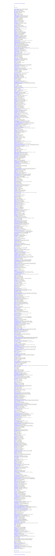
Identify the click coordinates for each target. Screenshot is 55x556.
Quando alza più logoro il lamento (17, 423)
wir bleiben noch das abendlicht (17, 538)
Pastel (14, 381)
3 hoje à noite (15, 218)
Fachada (15, 182)
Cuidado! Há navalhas (16, 116)
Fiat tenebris (15, 186)
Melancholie (15, 299)
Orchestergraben (15, 357)
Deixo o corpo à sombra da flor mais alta (18, 122)
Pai (14, 368)
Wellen (15, 536)
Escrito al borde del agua (16, 165)
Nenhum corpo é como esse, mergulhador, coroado (19, 329)
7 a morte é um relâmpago (16, 50)
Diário (14, 133)
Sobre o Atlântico (16, 468)
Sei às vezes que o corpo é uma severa (18, 450)
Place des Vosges (15, 395)
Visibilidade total (16, 533)
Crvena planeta (15, 115)
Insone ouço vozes (16, 229)
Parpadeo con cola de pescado (17, 376)
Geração (15, 198)
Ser (14, 457)
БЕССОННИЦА (15, 235)
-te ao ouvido (17, 415)
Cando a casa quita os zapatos (17, 93)
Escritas (15, 164)
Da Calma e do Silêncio (16, 117)
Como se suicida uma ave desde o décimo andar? (19, 110)
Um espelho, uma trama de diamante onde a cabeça (19, 506)
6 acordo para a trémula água (17, 15)
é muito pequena (16, 535)
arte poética (16, 63)
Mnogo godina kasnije (16, 309)
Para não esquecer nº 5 (16, 372)
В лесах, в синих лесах (16, 340)
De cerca (15, 119)
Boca (14, 84)
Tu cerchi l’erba (15, 493)
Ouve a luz (15, 364)
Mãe (14, 287)
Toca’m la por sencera (16, 483)
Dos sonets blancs (16, 137)
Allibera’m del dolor (16, 41)
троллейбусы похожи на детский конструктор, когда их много (20, 365)
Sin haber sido (15, 460)
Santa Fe (15, 447)
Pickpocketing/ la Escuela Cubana (17, 393)
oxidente (15, 366)
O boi (14, 342)
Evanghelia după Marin (16, 177)
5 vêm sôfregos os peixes (16, 521)
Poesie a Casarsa (15, 407)
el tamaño (15, 150)
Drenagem (15, 139)
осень (14, 363)
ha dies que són (16, 213)
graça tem (15, 426)
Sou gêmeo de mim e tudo (16, 475)
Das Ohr (15, 118)
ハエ (14, 312)
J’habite (15, 239)
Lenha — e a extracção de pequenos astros (18, 271)
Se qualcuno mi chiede (16, 456)
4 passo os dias (15, 380)
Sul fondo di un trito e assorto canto (17, 477)
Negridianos (15, 327)
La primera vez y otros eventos (17, 263)
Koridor (15, 248)
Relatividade (15, 437)
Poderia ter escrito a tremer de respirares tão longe (19, 400)
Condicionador (15, 111)
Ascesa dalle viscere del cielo (17, 64)
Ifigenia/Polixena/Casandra (17, 223)
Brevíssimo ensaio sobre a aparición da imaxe (18, 87)
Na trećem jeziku (16, 324)
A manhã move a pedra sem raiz (17, 42)
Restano (15, 441)
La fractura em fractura (16, 253)
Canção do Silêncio (16, 92)
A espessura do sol (16, 20)
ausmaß (15, 70)
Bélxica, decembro (16, 80)
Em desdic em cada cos (16, 154)
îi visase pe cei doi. (16, 224)
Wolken (15, 540)
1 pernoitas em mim (16, 384)
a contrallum (15, 14)
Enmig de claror (16, 157)
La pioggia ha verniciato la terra (17, 260)
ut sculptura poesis (16, 516)
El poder (15, 147)
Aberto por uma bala (16, 11)
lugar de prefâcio (16, 156)
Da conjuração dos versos (16, 120)
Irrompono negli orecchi (16, 232)
